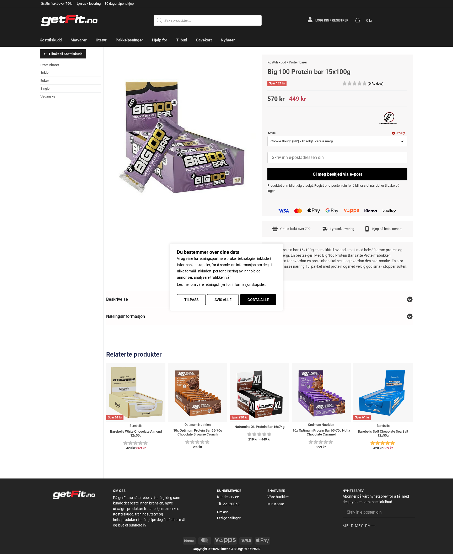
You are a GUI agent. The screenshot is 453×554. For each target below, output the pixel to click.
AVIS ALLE (222, 300)
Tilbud (181, 40)
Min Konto (275, 504)
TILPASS (191, 300)
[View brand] (389, 118)
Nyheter (228, 40)
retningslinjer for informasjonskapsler (234, 284)
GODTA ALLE (258, 300)
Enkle (44, 72)
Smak (272, 133)
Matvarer (79, 40)
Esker (44, 81)
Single (45, 88)
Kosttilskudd (51, 40)
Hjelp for (159, 40)
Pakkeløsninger (129, 40)
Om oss (223, 512)
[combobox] (337, 141)
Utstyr (101, 40)
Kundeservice (228, 497)
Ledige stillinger (229, 518)
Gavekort (204, 40)
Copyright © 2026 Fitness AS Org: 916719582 (226, 549)
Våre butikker (278, 497)
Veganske (47, 96)
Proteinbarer (49, 65)
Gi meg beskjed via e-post (337, 174)
